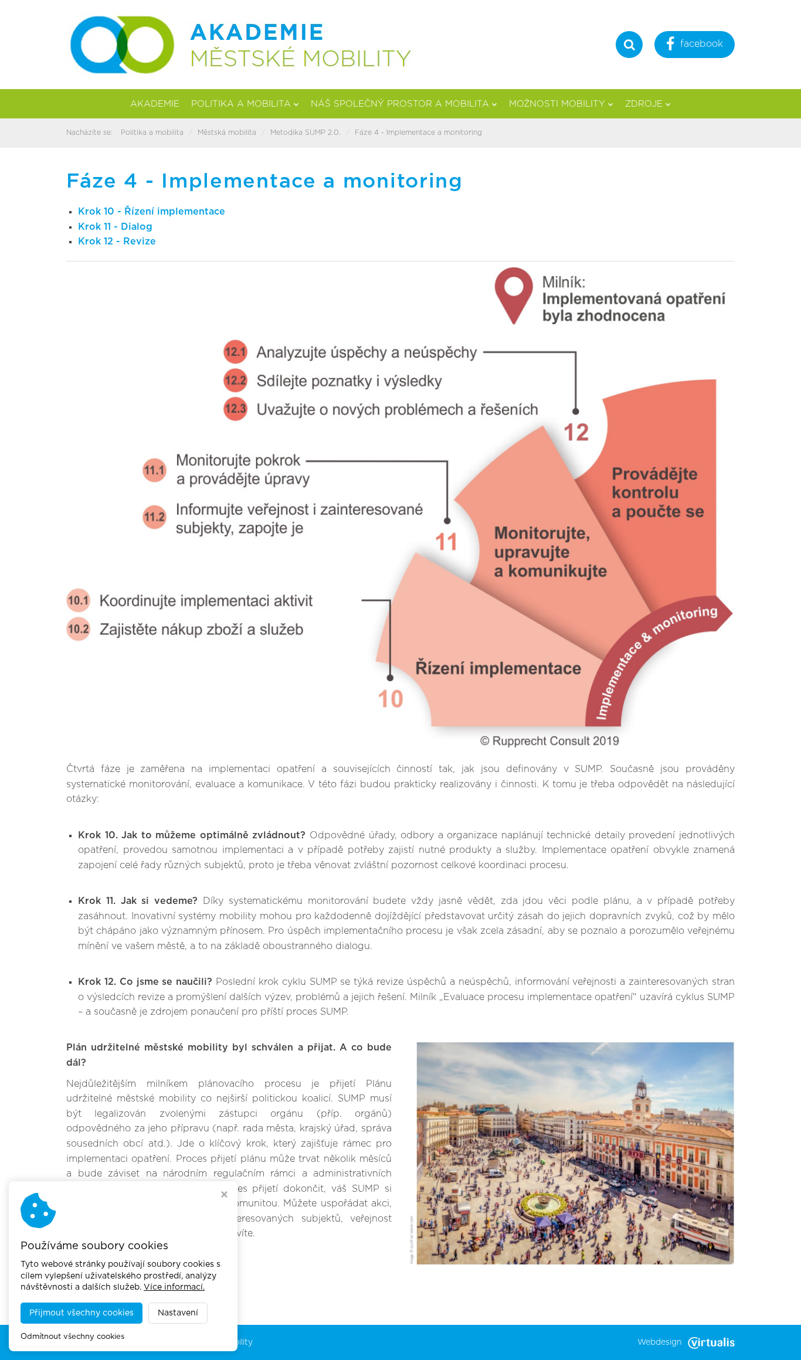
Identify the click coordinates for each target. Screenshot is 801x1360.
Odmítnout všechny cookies (72, 1337)
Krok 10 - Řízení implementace (151, 211)
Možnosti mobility (557, 104)
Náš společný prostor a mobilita (400, 104)
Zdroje (644, 104)
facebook (701, 44)
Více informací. (174, 1287)
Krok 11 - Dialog (115, 227)
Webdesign (659, 1342)
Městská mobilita (227, 132)
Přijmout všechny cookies (81, 1313)
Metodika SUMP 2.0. (305, 132)
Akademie (154, 104)
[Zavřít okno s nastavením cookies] (224, 1196)
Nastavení (178, 1313)
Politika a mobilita (241, 104)
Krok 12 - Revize (117, 241)
